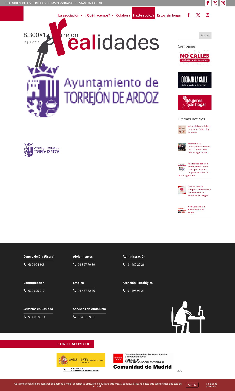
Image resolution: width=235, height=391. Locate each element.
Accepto (192, 385)
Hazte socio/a (143, 15)
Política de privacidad (211, 385)
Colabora (123, 15)
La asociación (68, 15)
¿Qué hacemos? (98, 15)
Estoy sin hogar (169, 15)
